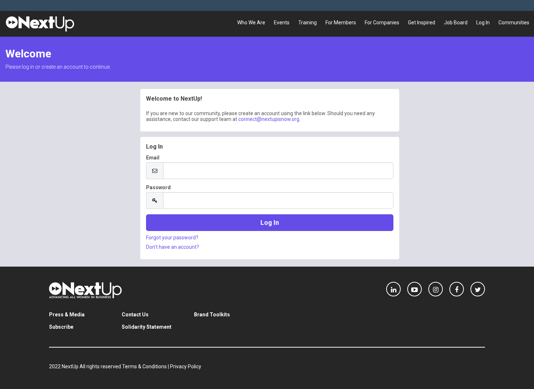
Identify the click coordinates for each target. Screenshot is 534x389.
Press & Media (67, 314)
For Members (340, 22)
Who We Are (251, 22)
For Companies (382, 22)
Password (158, 187)
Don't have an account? (172, 247)
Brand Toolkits (212, 314)
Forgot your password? (172, 237)
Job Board (456, 22)
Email (152, 158)
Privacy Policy (185, 366)
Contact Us (135, 314)
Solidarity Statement (146, 327)
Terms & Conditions (144, 366)
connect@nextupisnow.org (268, 119)
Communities (513, 22)
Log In (483, 22)
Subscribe (61, 327)
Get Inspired (421, 22)
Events (282, 22)
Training (307, 22)
